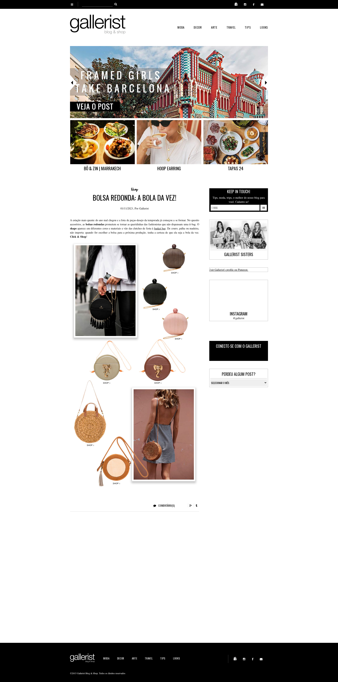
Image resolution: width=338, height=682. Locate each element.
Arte (214, 27)
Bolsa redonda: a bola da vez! (134, 197)
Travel (231, 27)
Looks (264, 27)
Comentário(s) (166, 505)
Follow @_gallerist (251, 355)
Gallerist (144, 208)
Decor (198, 27)
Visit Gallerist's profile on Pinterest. (228, 270)
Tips (248, 27)
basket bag (160, 228)
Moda (180, 27)
